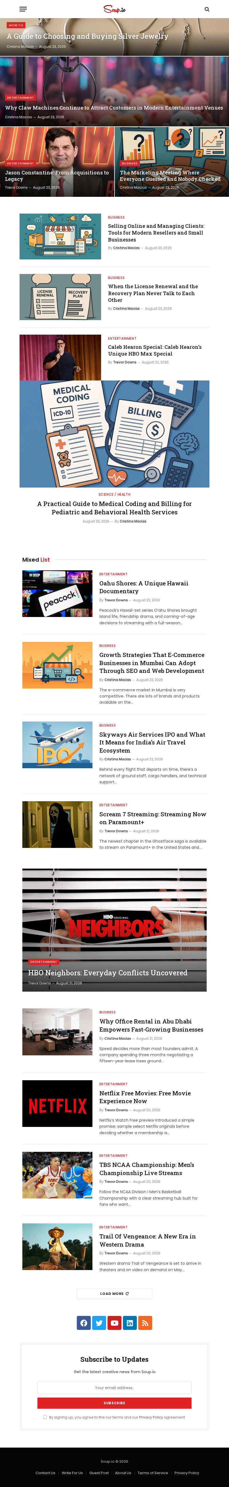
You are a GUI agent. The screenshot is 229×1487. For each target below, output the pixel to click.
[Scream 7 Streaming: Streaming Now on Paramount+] (57, 824)
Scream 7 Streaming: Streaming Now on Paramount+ (152, 818)
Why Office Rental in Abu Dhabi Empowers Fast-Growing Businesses (151, 1025)
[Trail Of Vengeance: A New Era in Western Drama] (57, 1246)
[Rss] (145, 1323)
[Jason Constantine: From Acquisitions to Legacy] (57, 162)
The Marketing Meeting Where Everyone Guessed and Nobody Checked (170, 175)
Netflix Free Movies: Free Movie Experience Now (145, 1097)
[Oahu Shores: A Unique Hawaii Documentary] (57, 593)
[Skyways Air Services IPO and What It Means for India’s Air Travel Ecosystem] (57, 745)
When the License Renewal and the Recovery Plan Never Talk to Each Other (153, 293)
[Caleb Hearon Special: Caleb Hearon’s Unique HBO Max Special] (60, 357)
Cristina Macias (20, 46)
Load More (112, 1293)
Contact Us (45, 1473)
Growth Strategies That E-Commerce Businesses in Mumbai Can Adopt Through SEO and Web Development (151, 663)
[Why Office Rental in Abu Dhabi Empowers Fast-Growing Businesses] (57, 1031)
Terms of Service (153, 1473)
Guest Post (99, 1473)
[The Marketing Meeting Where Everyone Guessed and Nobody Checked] (172, 162)
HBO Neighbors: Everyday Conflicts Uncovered (107, 972)
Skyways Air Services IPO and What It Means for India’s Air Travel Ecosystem (152, 742)
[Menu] (23, 9)
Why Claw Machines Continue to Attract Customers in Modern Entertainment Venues (114, 108)
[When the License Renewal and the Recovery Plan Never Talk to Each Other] (60, 297)
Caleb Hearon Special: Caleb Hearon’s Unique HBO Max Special (155, 350)
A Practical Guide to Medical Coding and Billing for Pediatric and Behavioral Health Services (114, 508)
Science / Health (115, 494)
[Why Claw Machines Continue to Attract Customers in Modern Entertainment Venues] (114, 91)
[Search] (206, 9)
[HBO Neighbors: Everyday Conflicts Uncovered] (114, 930)
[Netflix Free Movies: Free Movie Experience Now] (57, 1103)
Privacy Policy (151, 1417)
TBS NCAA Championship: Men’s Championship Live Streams (146, 1169)
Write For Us (72, 1473)
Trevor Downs (16, 187)
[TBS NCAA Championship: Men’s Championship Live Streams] (57, 1175)
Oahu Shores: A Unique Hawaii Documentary (144, 587)
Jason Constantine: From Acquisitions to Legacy (57, 175)
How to (16, 25)
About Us (123, 1473)
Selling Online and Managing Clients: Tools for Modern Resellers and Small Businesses (156, 233)
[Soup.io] (114, 9)
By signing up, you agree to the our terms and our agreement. (117, 1417)
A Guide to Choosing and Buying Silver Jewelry (88, 36)
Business (130, 163)
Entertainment (20, 97)
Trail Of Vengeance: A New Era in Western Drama (147, 1240)
